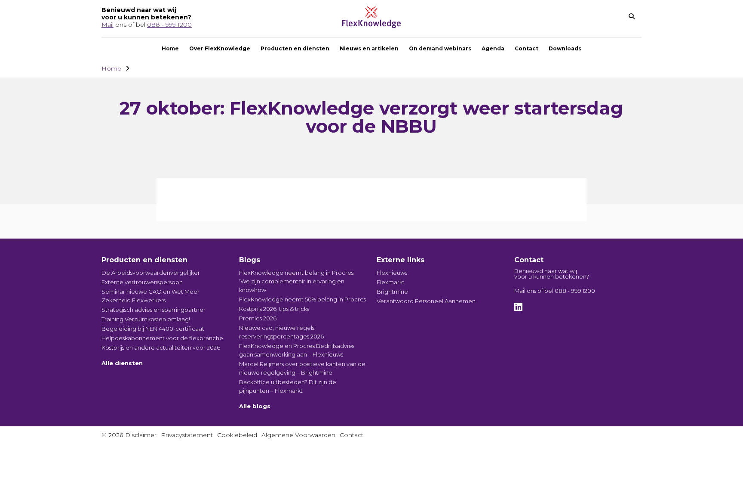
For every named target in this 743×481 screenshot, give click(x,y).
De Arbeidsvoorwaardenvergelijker (150, 272)
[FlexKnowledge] (371, 26)
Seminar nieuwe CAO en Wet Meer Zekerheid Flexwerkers (150, 296)
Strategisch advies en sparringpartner (153, 309)
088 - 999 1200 (169, 24)
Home (170, 48)
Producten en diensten (295, 48)
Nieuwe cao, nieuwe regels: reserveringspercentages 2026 (281, 332)
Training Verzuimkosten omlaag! (145, 319)
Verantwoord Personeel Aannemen (426, 301)
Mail (107, 24)
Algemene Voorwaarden (298, 435)
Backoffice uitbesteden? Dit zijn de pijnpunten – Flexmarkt (287, 386)
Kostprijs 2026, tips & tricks (274, 308)
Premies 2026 (257, 318)
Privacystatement (187, 435)
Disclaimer (141, 435)
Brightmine (392, 291)
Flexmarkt (391, 282)
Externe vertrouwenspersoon (142, 282)
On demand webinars (440, 48)
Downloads (565, 48)
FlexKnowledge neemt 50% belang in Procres (302, 299)
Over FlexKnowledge (219, 48)
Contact (526, 48)
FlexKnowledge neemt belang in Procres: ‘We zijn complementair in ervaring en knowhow (297, 281)
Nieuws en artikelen (369, 48)
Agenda (493, 48)
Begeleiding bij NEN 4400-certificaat (152, 328)
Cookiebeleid (237, 435)
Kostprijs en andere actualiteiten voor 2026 (160, 347)
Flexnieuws (392, 272)
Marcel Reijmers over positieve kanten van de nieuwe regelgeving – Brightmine (302, 368)
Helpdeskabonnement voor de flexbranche (162, 338)
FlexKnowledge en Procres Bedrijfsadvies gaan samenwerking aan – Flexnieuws (296, 350)
